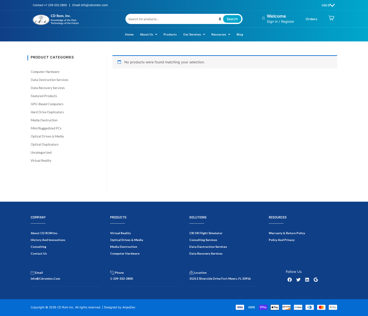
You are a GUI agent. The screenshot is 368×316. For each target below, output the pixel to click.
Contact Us (39, 253)
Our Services (192, 34)
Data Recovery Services (48, 88)
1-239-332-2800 (121, 278)
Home (129, 34)
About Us (146, 34)
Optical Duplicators (45, 144)
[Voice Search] (220, 19)
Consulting (38, 246)
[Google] (316, 279)
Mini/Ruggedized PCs (46, 128)
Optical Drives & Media (47, 136)
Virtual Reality (41, 160)
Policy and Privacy (282, 240)
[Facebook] (289, 279)
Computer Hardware (45, 72)
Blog (240, 34)
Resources (218, 34)
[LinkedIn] (307, 279)
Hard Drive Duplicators (47, 112)
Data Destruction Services (49, 80)
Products (170, 34)
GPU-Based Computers (47, 104)
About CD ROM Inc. (44, 233)
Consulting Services (203, 240)
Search (232, 19)
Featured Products (44, 96)
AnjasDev (128, 307)
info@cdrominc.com (45, 278)
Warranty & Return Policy (287, 233)
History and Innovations (48, 240)
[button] (148, 34)
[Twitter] (298, 279)
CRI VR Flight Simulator (206, 233)
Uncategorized (41, 152)
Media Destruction (44, 120)
